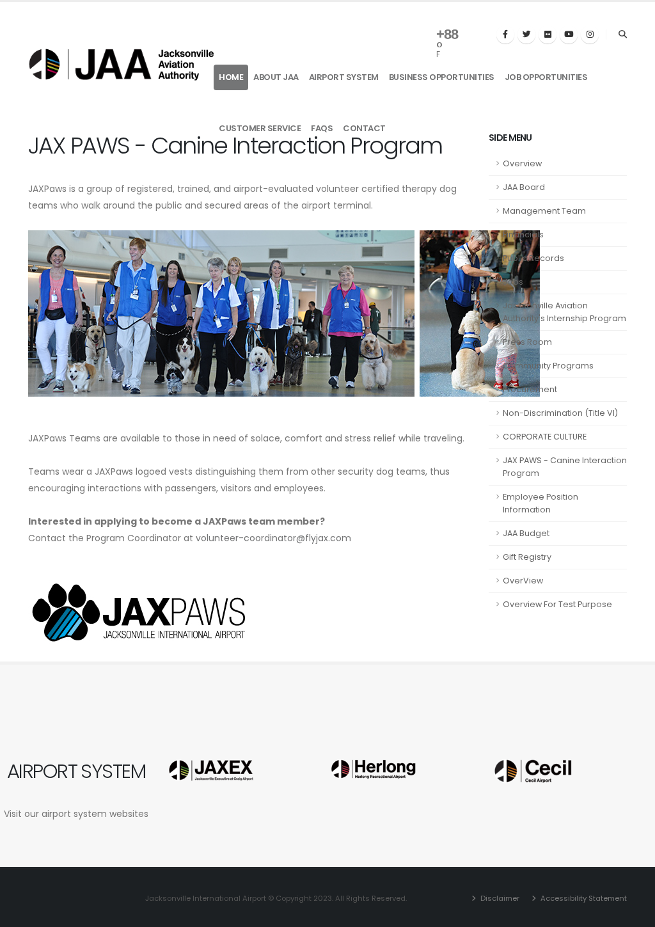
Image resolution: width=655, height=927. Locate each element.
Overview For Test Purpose (557, 604)
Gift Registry (527, 556)
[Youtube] (569, 35)
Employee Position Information (540, 503)
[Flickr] (547, 35)
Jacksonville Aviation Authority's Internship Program (564, 312)
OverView (523, 580)
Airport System (344, 77)
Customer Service (260, 128)
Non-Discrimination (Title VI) (560, 413)
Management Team (544, 210)
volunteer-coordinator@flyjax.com (273, 538)
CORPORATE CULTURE (545, 436)
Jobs (513, 281)
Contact (364, 128)
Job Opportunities (546, 77)
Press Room (527, 342)
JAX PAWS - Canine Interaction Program (565, 467)
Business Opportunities (441, 77)
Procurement (530, 389)
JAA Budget (526, 533)
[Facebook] (505, 35)
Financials (523, 234)
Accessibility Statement (583, 898)
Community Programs (548, 365)
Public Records (533, 258)
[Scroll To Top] (633, 912)
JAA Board (524, 187)
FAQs (322, 128)
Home (231, 77)
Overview (522, 163)
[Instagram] (590, 35)
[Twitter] (526, 35)
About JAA (276, 77)
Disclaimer (498, 898)
